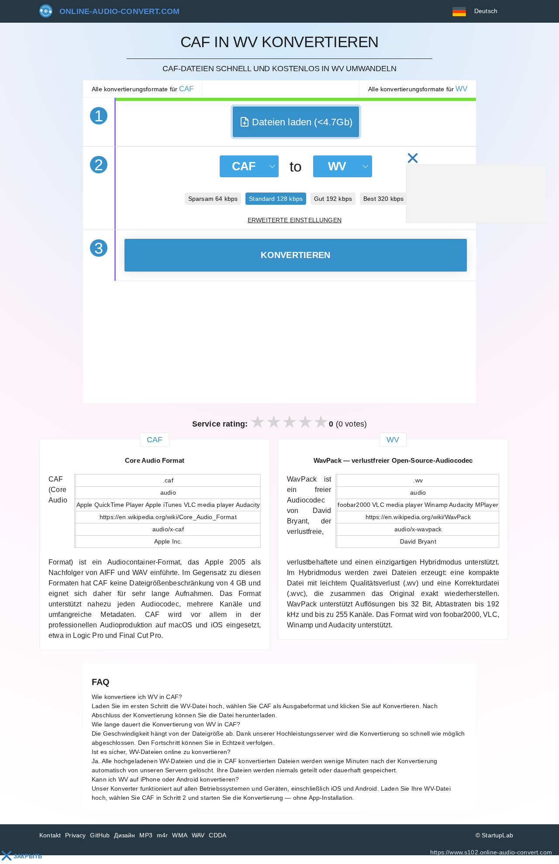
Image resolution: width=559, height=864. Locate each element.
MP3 (145, 835)
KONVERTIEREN (295, 255)
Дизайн (124, 835)
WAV (198, 835)
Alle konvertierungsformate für (142, 89)
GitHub (100, 835)
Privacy (75, 835)
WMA (179, 835)
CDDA (217, 835)
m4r (162, 835)
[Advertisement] (279, 342)
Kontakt (50, 835)
